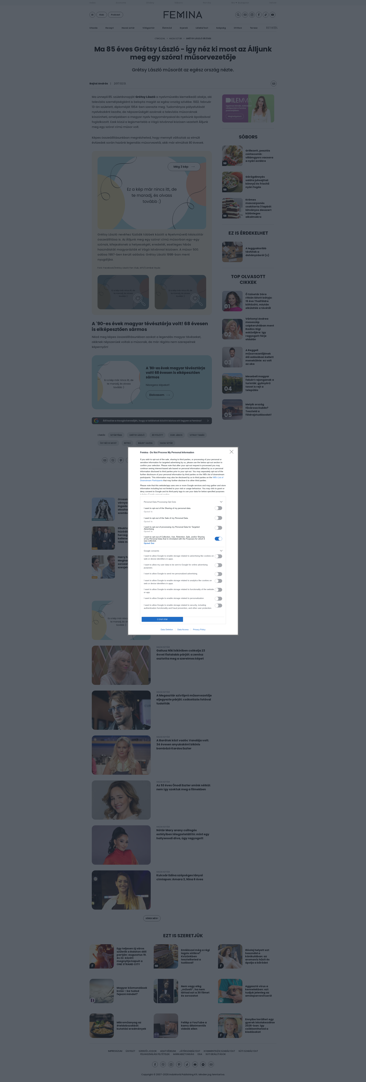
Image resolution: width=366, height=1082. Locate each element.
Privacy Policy (199, 629)
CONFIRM (162, 619)
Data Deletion (167, 629)
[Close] (232, 452)
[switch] (218, 508)
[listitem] (183, 501)
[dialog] (183, 541)
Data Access (183, 629)
